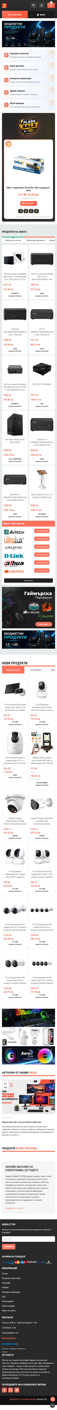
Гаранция (6, 1283)
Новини (5, 1287)
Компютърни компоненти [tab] (36, 240)
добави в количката (15, 296)
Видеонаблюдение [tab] (13, 670)
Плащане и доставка (11, 1278)
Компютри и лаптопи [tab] (13, 240)
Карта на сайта (8, 1310)
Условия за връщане (11, 1292)
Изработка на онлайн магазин (23, 1399)
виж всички (28, 581)
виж (42, 531)
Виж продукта (30, 203)
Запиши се (9, 1246)
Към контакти (8, 1338)
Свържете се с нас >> (14, 1208)
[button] (25, 44)
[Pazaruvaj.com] (16, 1344)
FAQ (3, 1296)
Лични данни (8, 1301)
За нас (5, 1273)
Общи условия (8, 1306)
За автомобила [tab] (35, 670)
